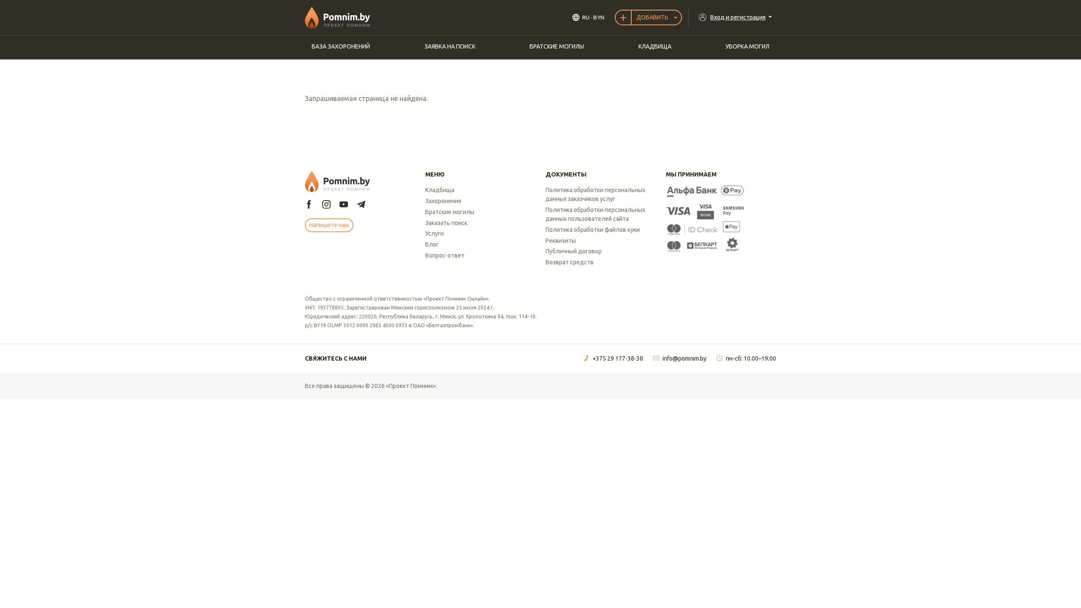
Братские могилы (557, 46)
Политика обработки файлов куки (593, 229)
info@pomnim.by (684, 358)
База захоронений (341, 46)
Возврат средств (570, 262)
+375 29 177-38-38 (617, 358)
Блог (432, 244)
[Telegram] (361, 205)
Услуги (434, 233)
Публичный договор (574, 251)
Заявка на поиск (449, 46)
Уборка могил (747, 46)
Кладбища (654, 46)
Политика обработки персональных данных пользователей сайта (595, 214)
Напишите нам (329, 225)
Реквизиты (561, 240)
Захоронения (443, 201)
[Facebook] (309, 205)
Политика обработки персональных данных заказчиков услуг (595, 194)
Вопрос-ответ (444, 255)
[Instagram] (326, 205)
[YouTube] (344, 205)
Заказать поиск (446, 223)
